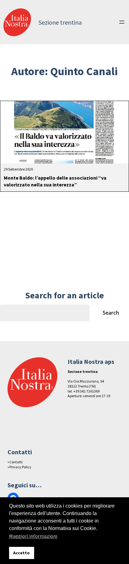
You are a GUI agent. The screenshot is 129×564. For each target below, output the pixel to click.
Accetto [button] (21, 553)
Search (111, 312)
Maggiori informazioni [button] (33, 536)
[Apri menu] (122, 22)
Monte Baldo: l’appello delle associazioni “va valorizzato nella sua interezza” (55, 181)
